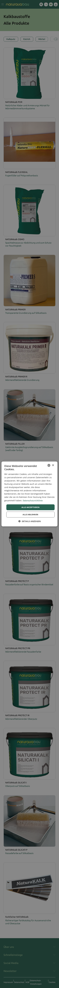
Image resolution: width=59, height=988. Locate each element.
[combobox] (49, 465)
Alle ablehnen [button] (30, 514)
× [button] (53, 465)
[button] (29, 521)
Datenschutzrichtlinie (33, 500)
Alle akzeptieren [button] (30, 507)
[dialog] (29, 494)
